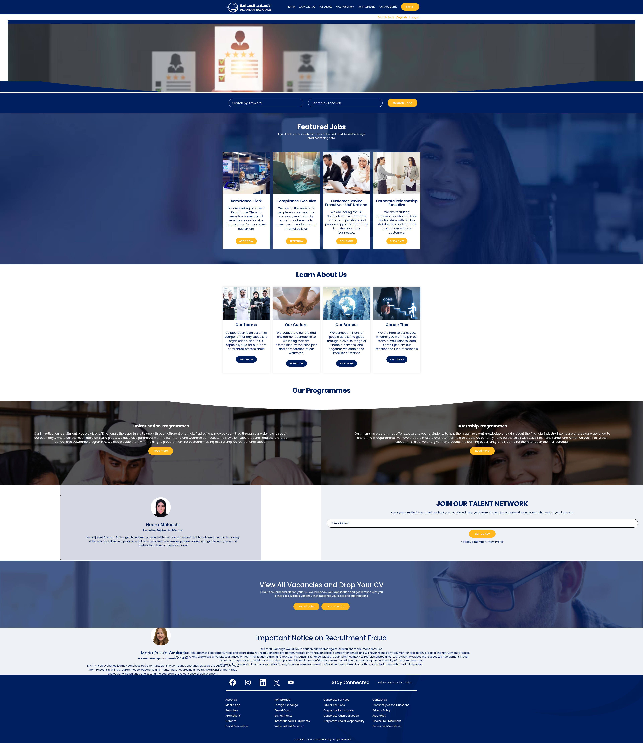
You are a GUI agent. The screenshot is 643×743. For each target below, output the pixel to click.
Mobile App (232, 705)
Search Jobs (386, 17)
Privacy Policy (381, 710)
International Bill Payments (292, 721)
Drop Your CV (335, 606)
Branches (231, 710)
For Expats (325, 7)
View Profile (496, 542)
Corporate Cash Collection (341, 715)
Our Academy (388, 7)
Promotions (233, 715)
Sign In (410, 7)
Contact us (379, 699)
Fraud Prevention (236, 726)
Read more (160, 451)
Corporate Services (336, 699)
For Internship (366, 7)
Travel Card (282, 710)
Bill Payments (283, 715)
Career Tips (397, 324)
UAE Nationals (345, 7)
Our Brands (346, 324)
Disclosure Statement (386, 721)
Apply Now (246, 241)
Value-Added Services (289, 726)
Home (291, 7)
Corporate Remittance (338, 710)
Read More (246, 359)
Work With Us (307, 7)
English (401, 17)
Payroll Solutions (334, 705)
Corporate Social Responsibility (343, 721)
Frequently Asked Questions (390, 705)
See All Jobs (306, 606)
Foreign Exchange (286, 705)
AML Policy (379, 715)
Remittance (282, 699)
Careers (230, 721)
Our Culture (296, 324)
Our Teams (246, 324)
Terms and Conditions (386, 726)
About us (231, 699)
